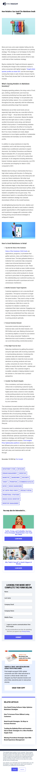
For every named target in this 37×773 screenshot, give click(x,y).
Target (5, 482)
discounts (25, 477)
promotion (13, 482)
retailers (21, 469)
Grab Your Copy (18, 688)
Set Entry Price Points (10, 490)
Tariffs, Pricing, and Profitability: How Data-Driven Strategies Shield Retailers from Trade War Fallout (18, 532)
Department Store (9, 469)
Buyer (5, 486)
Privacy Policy (26, 631)
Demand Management (10, 473)
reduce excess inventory (11, 499)
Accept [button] (14, 769)
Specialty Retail (26, 490)
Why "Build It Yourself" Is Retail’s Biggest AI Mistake (18, 563)
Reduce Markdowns (15, 486)
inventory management (11, 503)
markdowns (16, 477)
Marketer (6, 477)
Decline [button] (22, 769)
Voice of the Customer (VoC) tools (16, 251)
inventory (22, 473)
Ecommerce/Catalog (26, 482)
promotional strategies (11, 495)
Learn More (18, 539)
